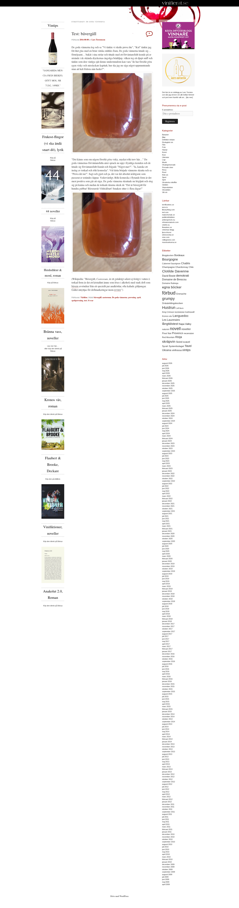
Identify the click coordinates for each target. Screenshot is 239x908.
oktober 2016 (167, 659)
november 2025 (168, 386)
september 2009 (168, 872)
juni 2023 (165, 458)
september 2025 (168, 391)
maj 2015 (165, 702)
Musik (164, 162)
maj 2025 (165, 401)
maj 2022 (165, 491)
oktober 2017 (167, 629)
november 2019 (168, 566)
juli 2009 (165, 877)
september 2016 (168, 661)
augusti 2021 (167, 513)
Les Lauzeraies (171, 319)
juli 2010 (165, 847)
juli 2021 (165, 516)
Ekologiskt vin (167, 142)
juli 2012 (165, 787)
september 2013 (168, 752)
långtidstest (170, 323)
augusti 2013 (167, 754)
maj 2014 (165, 731)
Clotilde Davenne (175, 271)
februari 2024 (167, 438)
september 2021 (168, 511)
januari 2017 (167, 651)
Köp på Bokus (52, 283)
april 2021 (166, 524)
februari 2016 (167, 679)
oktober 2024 (167, 418)
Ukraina (166, 350)
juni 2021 (165, 519)
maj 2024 (165, 431)
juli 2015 (165, 696)
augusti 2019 (167, 574)
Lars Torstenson (98, 39)
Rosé (164, 172)
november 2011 (168, 807)
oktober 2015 (167, 689)
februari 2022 (167, 499)
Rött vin (165, 175)
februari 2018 (167, 619)
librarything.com (168, 210)
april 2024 (166, 433)
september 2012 (168, 782)
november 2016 (168, 656)
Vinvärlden (166, 190)
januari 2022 (167, 501)
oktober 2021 (167, 509)
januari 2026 (167, 381)
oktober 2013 (167, 749)
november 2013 (168, 747)
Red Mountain (168, 337)
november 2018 (168, 596)
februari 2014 (167, 739)
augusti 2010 (167, 844)
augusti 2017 (167, 634)
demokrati (182, 275)
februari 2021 (167, 529)
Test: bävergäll (84, 33)
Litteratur (165, 157)
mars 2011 (166, 827)
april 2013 (166, 764)
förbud (168, 293)
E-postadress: (167, 110)
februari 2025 (167, 408)
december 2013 (168, 744)
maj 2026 (165, 371)
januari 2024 (167, 441)
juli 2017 (165, 636)
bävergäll (97, 297)
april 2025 (166, 403)
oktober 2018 (167, 599)
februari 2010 (167, 859)
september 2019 (168, 571)
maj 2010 (165, 852)
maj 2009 (165, 882)
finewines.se (167, 227)
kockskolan (180, 312)
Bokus (52, 160)
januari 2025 (167, 411)
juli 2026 (165, 366)
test (85, 300)
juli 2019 (165, 576)
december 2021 (168, 504)
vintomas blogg (168, 230)
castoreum (106, 297)
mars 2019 (166, 586)
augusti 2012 (167, 784)
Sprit (164, 180)
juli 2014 (165, 727)
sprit (139, 297)
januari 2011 (167, 832)
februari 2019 (167, 589)
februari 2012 (167, 799)
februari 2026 (167, 378)
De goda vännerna (119, 297)
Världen (84, 297)
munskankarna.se (169, 242)
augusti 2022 (167, 484)
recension (189, 333)
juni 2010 (165, 849)
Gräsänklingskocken (172, 303)
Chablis (185, 263)
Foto (164, 147)
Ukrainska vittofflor (169, 182)
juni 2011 (165, 819)
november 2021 (168, 506)
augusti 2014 (167, 724)
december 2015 (168, 684)
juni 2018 (165, 609)
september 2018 (168, 601)
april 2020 (166, 554)
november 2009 (168, 867)
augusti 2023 (167, 453)
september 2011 (168, 812)
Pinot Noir (166, 333)
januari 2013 (167, 772)
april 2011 (166, 824)
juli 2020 (165, 546)
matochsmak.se (168, 215)
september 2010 (168, 842)
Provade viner (167, 167)
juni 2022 (165, 488)
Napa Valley (185, 324)
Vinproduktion (167, 187)
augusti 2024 (167, 423)
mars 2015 (166, 706)
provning (132, 297)
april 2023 (166, 463)
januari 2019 (167, 591)
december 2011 (168, 804)
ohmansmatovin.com (170, 222)
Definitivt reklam (168, 140)
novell (175, 328)
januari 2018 (167, 621)
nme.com (165, 237)
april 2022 (166, 493)
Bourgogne (170, 259)
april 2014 (166, 734)
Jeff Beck (180, 308)
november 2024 (168, 416)
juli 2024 (165, 426)
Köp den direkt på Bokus (53, 414)
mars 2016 (166, 676)
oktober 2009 (167, 869)
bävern (75, 286)
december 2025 (168, 383)
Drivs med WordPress (119, 896)
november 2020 (168, 536)
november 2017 (168, 626)
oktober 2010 (167, 839)
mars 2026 (166, 376)
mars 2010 (166, 857)
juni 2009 (165, 879)
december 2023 (168, 443)
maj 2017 (165, 641)
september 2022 (168, 481)
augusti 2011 (167, 814)
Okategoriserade (168, 165)
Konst (164, 152)
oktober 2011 (167, 809)
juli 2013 (165, 757)
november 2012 (168, 777)
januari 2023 (167, 471)
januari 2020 (167, 561)
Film (163, 145)
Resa (164, 170)
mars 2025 (166, 406)
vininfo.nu (166, 225)
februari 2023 (167, 468)
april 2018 (166, 614)
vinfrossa (177, 350)
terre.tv (165, 207)
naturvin (165, 329)
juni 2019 (165, 579)
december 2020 (168, 534)
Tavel (188, 346)
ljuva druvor (166, 232)
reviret (117, 289)
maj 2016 (165, 671)
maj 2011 (165, 822)
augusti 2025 (167, 393)
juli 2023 (165, 456)
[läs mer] (189, 97)
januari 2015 (167, 711)
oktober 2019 (167, 569)
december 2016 (168, 654)
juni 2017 (165, 639)
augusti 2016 (167, 664)
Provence (177, 333)
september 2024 (168, 421)
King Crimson (168, 312)
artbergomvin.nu (168, 220)
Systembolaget (176, 346)
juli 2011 (165, 817)
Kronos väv (167, 316)
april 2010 (166, 854)
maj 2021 (165, 521)
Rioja (178, 337)
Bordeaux (179, 255)
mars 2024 (166, 436)
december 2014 (168, 714)
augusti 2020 (167, 544)
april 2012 (166, 794)
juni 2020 (165, 549)
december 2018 (168, 594)
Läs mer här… (53, 346)
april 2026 (166, 373)
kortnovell (189, 312)
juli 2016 (165, 666)
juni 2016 (165, 669)
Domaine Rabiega (170, 283)
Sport (164, 177)
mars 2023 (166, 466)
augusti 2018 (167, 604)
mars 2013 (166, 767)
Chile (191, 267)
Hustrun (168, 307)
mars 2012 (166, 797)
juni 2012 (165, 789)
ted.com (165, 212)
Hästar (164, 150)
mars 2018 (166, 616)
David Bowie (168, 275)
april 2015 (166, 704)
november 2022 (168, 476)
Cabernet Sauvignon (171, 263)
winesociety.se (168, 235)
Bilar (164, 137)
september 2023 (168, 451)
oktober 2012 (167, 779)
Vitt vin (164, 192)
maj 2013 (165, 762)
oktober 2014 (167, 719)
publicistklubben (168, 217)
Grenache (181, 293)
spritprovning (77, 300)
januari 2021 (167, 531)
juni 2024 (165, 428)
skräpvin (168, 341)
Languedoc (181, 315)
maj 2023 (165, 461)
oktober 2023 (167, 448)
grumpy (168, 298)
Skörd (179, 342)
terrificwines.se (168, 205)
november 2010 (168, 837)
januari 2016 (167, 681)
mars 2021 (166, 526)
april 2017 (166, 644)
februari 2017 (167, 649)
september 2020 (168, 541)
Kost (164, 155)
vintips (186, 350)
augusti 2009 (167, 874)
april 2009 (166, 884)
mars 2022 (166, 496)
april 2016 (166, 674)
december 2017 (168, 624)
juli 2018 (165, 606)
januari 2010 (167, 862)
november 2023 (168, 446)
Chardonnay (181, 267)
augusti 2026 (167, 363)
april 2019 (166, 584)
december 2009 (168, 864)
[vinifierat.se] (175, 3)
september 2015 (168, 691)
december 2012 (168, 774)
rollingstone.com (168, 240)
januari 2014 (167, 742)
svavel (186, 342)
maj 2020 (165, 551)
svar (90, 300)
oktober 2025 (167, 388)
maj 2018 (165, 611)
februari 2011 (167, 829)
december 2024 (168, 413)
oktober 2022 (167, 478)
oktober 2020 (167, 539)
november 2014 (168, 717)
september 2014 (168, 722)
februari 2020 (167, 559)
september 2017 (168, 631)
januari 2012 (167, 802)
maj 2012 (165, 792)
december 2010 (168, 834)
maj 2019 (165, 581)
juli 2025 (165, 396)
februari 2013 (167, 769)
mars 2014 (166, 737)
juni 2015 (165, 699)
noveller (186, 329)
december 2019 (168, 564)
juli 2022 (165, 486)
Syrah (165, 346)
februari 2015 (167, 709)
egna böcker (171, 287)
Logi (163, 160)
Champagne (168, 267)
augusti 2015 (167, 694)
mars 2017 (166, 646)
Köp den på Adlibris (52, 479)
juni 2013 (165, 759)
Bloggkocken (168, 255)
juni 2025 (165, 398)
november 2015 (168, 686)
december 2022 (168, 473)
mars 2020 (166, 556)
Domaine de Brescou (174, 279)
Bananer (165, 135)
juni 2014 (165, 729)
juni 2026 (165, 368)
